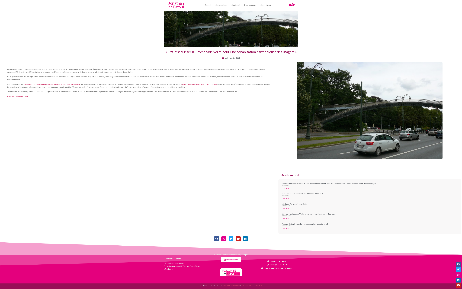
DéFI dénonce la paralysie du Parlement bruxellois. (302, 194)
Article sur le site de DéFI (17, 96)
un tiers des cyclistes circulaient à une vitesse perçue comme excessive (51, 84)
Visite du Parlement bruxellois (294, 204)
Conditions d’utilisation (231, 285)
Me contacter (265, 5)
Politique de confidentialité (251, 285)
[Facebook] (458, 264)
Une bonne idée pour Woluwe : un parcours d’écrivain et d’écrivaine (309, 214)
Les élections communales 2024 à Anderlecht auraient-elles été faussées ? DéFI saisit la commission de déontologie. (329, 183)
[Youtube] (458, 285)
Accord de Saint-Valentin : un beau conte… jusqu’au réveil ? (305, 224)
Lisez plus (285, 188)
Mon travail (235, 5)
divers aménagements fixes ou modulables (199, 84)
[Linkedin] (458, 280)
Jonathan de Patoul (176, 5)
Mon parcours (250, 5)
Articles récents (290, 175)
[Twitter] (458, 269)
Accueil (208, 5)
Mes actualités (221, 5)
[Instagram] (458, 274)
